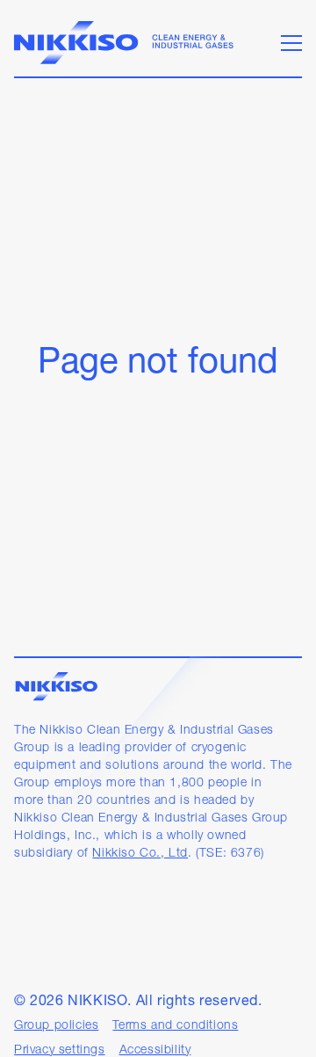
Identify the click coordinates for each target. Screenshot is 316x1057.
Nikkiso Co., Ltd (140, 853)
